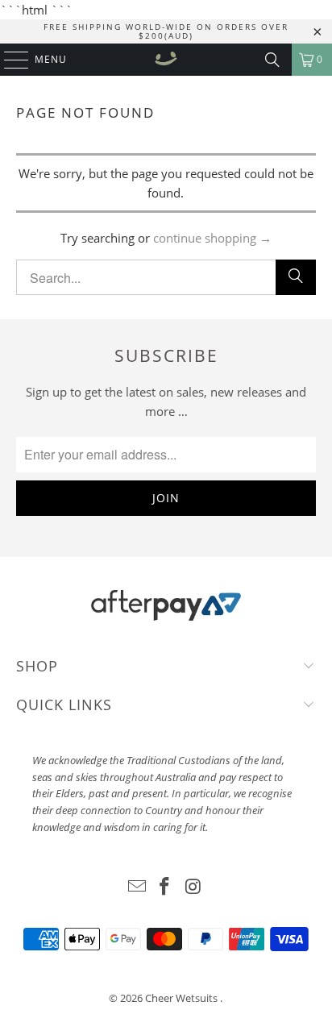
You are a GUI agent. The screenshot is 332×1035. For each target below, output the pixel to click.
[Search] (272, 60)
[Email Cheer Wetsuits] (137, 887)
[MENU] (8, 60)
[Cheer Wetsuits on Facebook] (165, 887)
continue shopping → (212, 238)
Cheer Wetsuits (182, 998)
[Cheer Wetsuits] (166, 60)
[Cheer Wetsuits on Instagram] (193, 887)
